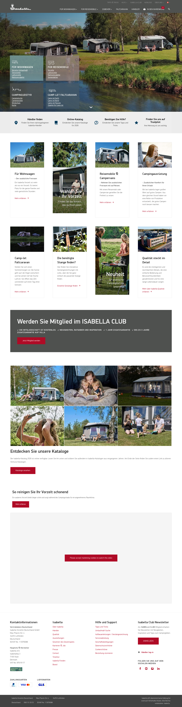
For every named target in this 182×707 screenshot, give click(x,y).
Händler (56, 631)
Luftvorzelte (16, 75)
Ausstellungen (58, 638)
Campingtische (17, 98)
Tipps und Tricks (101, 627)
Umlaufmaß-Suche (103, 631)
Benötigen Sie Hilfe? (115, 119)
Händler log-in (147, 652)
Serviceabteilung (102, 638)
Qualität (56, 634)
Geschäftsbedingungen (104, 642)
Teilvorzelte (16, 73)
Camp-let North (53, 101)
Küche (14, 105)
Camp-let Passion (54, 103)
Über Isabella (58, 627)
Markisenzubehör (18, 77)
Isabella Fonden (59, 661)
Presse (55, 650)
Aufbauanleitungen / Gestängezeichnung (111, 634)
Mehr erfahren (20, 198)
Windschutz (16, 103)
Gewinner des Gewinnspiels (63, 642)
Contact (56, 653)
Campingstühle (17, 101)
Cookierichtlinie (101, 650)
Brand (55, 665)
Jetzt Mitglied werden (31, 341)
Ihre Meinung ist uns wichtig (155, 126)
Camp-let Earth (53, 98)
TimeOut (56, 657)
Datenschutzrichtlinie (103, 646)
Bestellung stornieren (104, 653)
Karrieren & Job (59, 646)
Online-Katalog (75, 119)
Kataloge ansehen (23, 471)
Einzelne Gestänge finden (67, 286)
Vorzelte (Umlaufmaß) (20, 70)
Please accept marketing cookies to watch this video (91, 558)
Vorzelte (51, 70)
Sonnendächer (53, 77)
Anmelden (148, 641)
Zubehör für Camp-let (55, 105)
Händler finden (34, 119)
